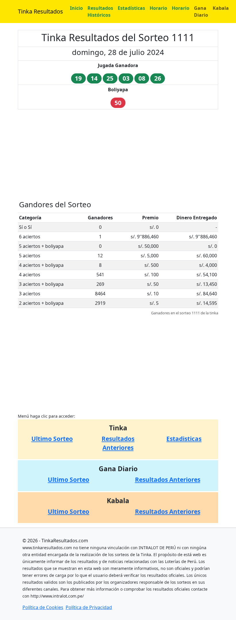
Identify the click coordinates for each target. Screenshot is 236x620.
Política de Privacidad (89, 607)
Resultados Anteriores (167, 480)
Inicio (76, 8)
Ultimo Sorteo (52, 439)
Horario (158, 8)
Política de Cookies (42, 607)
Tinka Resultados (40, 11)
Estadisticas (183, 439)
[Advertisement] (118, 154)
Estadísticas (131, 8)
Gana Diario (201, 11)
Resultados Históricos (100, 11)
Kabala (221, 8)
